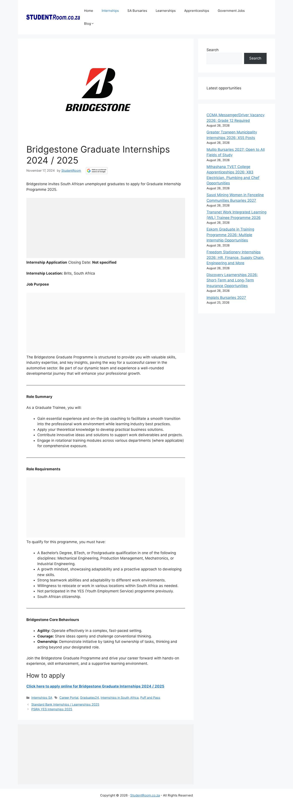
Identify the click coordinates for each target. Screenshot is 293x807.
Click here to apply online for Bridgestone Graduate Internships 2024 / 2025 (95, 686)
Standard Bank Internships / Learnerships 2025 (65, 704)
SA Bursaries (137, 11)
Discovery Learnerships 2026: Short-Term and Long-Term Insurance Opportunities (232, 280)
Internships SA (41, 697)
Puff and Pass (150, 697)
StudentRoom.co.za (145, 795)
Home (88, 11)
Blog (87, 23)
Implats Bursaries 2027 (226, 297)
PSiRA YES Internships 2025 (51, 709)
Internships (110, 11)
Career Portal (68, 697)
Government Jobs (231, 11)
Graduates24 (89, 697)
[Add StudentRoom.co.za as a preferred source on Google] (96, 170)
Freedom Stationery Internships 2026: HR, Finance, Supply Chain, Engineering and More (235, 257)
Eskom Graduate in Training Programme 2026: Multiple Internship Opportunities (230, 234)
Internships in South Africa (120, 697)
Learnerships (166, 11)
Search (213, 50)
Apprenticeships (196, 11)
